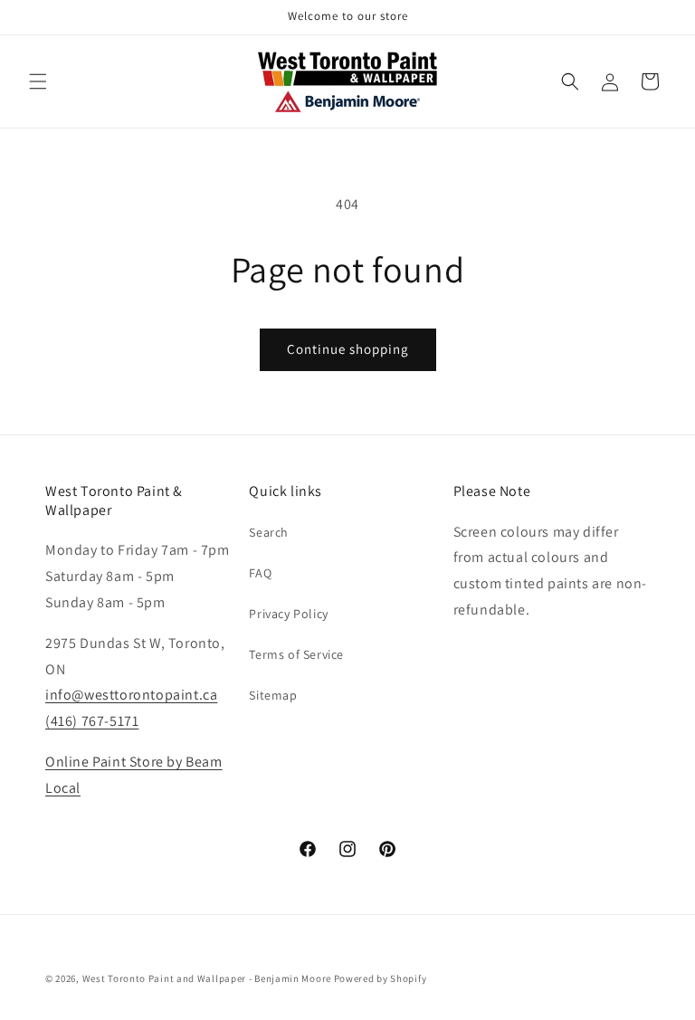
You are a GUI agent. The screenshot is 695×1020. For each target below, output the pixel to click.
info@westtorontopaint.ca (131, 694)
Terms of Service (296, 654)
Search (269, 532)
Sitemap (273, 695)
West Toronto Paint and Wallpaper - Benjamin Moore (206, 978)
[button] (38, 81)
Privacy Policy (288, 613)
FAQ (260, 573)
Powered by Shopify (380, 978)
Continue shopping (348, 348)
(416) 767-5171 (91, 720)
